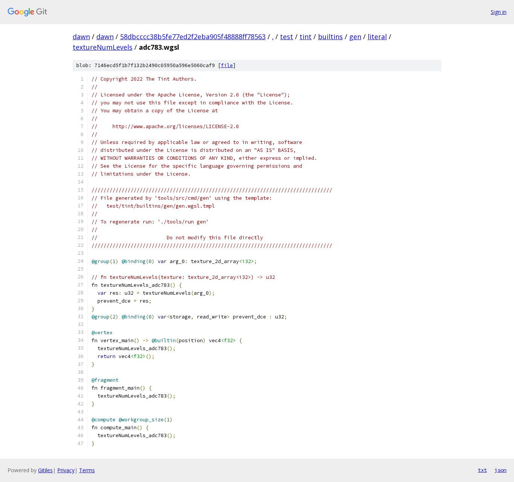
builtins (330, 36)
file (227, 65)
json (500, 470)
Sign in (498, 11)
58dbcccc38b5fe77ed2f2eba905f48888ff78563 (193, 36)
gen (355, 36)
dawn (81, 36)
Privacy (66, 470)
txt (482, 470)
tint (306, 36)
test (286, 36)
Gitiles (45, 470)
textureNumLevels (102, 47)
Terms (87, 470)
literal (377, 36)
